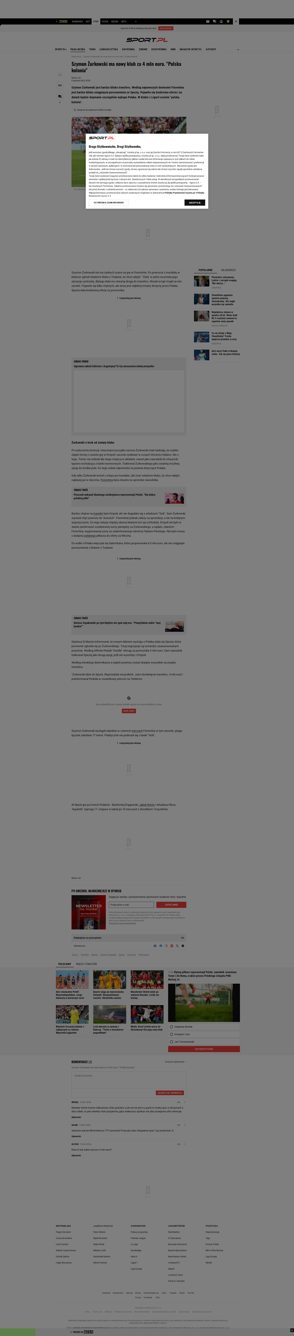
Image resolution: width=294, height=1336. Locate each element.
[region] (147, 171)
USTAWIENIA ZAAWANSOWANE (109, 202)
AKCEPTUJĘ (195, 203)
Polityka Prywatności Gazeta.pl (180, 193)
